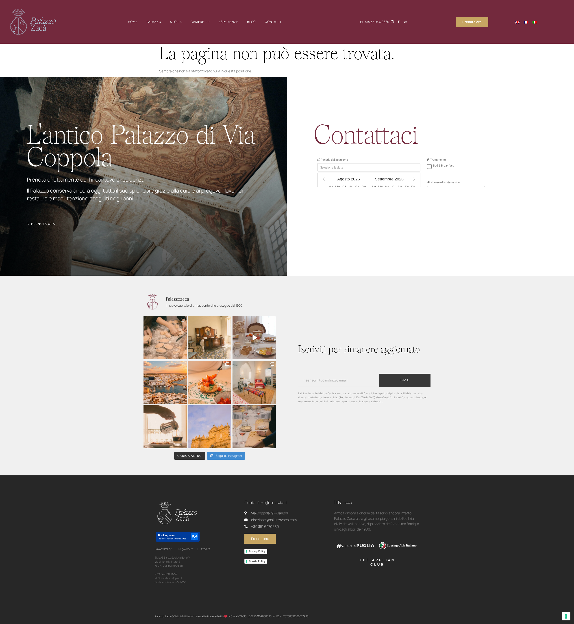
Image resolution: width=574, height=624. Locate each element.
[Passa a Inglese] (517, 22)
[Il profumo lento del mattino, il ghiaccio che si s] (165, 426)
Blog (251, 22)
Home (133, 22)
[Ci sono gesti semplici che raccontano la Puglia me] (209, 382)
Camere (197, 22)
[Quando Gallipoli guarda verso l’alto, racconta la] (209, 426)
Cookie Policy (257, 561)
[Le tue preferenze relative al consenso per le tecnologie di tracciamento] (566, 616)
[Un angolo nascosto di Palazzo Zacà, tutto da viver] (254, 382)
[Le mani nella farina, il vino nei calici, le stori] (254, 426)
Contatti (273, 22)
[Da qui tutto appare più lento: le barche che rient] (165, 382)
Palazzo (153, 22)
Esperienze (228, 22)
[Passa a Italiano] (534, 22)
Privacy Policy (257, 551)
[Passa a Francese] (526, 22)
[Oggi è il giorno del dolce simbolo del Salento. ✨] (165, 337)
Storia (176, 22)
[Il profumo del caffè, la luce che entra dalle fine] (254, 337)
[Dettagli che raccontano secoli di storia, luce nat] (209, 337)
